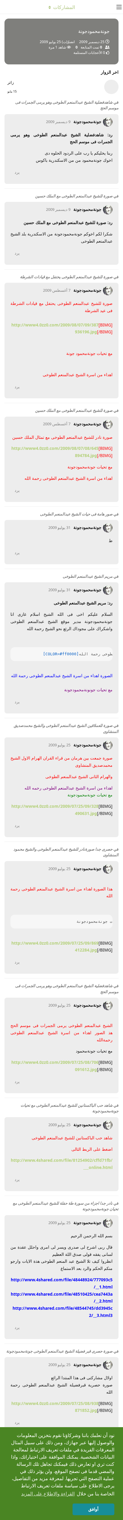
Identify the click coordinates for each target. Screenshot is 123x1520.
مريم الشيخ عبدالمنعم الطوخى (88, 576)
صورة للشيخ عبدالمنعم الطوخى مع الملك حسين (74, 196)
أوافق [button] (93, 1509)
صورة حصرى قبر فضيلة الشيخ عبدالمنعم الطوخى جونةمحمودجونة (59, 1351)
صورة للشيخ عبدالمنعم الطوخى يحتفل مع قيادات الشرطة (66, 276)
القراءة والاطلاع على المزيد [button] (48, 1493)
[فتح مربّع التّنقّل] (117, 7)
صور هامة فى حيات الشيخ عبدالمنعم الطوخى (76, 514)
